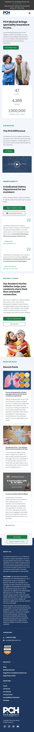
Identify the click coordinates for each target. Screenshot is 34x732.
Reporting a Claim (9, 676)
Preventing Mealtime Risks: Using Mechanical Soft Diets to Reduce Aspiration (16, 394)
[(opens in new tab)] (8, 649)
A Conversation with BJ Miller (17, 494)
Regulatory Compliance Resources (15, 673)
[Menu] (29, 13)
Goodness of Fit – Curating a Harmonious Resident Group (16, 448)
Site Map (6, 700)
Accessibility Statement (11, 697)
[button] (17, 164)
